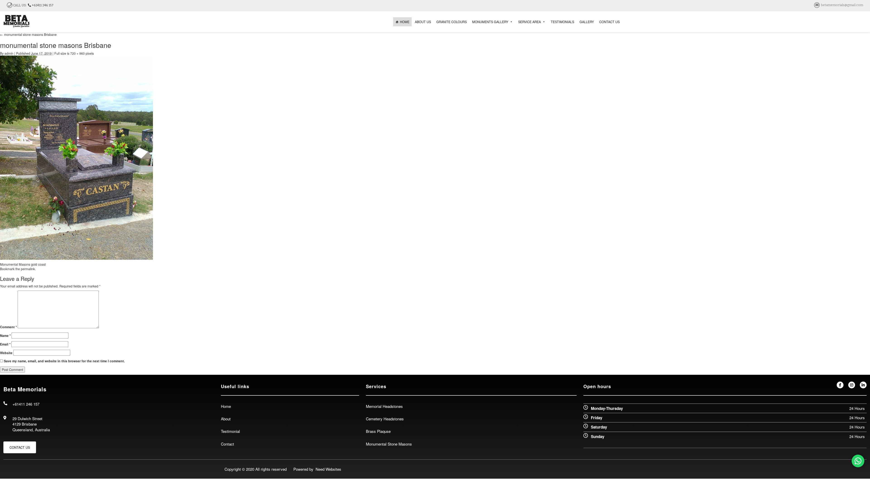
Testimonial (230, 431)
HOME (404, 22)
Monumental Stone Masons (389, 444)
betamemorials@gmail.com (842, 5)
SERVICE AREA (529, 22)
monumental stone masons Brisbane (28, 34)
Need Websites (327, 469)
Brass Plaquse (378, 431)
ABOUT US (423, 22)
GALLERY (587, 22)
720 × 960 (77, 53)
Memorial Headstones (384, 406)
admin (9, 53)
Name (5, 335)
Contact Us (20, 447)
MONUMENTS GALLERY (490, 22)
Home (226, 406)
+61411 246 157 (42, 5)
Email (5, 344)
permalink (28, 269)
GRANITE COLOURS (451, 22)
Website (6, 352)
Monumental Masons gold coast (23, 264)
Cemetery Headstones (385, 418)
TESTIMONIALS (562, 22)
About (226, 418)
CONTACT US (609, 22)
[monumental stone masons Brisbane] (76, 157)
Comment (8, 327)
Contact (227, 444)
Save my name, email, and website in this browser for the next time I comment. (64, 361)
